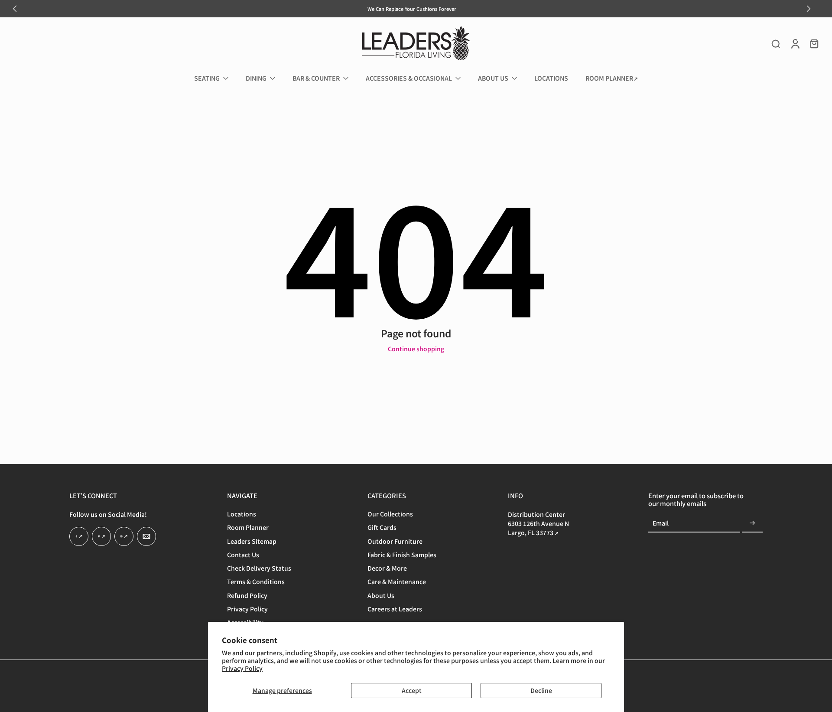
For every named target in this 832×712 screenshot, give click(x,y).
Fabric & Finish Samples (401, 555)
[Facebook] (78, 536)
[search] (775, 43)
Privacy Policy (242, 668)
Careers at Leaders (394, 609)
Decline (541, 690)
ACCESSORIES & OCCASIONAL (409, 78)
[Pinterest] (101, 536)
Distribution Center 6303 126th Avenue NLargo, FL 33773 (538, 523)
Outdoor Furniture (394, 541)
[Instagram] (123, 536)
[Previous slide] (15, 8)
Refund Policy (247, 595)
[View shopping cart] (813, 43)
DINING (256, 78)
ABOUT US (493, 78)
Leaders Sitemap (251, 541)
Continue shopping (416, 348)
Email (661, 523)
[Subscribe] (752, 524)
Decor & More (387, 569)
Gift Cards (381, 528)
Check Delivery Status (259, 569)
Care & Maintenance (396, 582)
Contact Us (243, 555)
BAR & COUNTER (316, 78)
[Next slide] (808, 8)
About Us (380, 595)
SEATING (207, 78)
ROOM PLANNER (609, 78)
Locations (241, 514)
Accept (412, 690)
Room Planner (248, 528)
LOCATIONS (551, 78)
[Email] (146, 536)
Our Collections (390, 514)
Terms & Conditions (256, 582)
